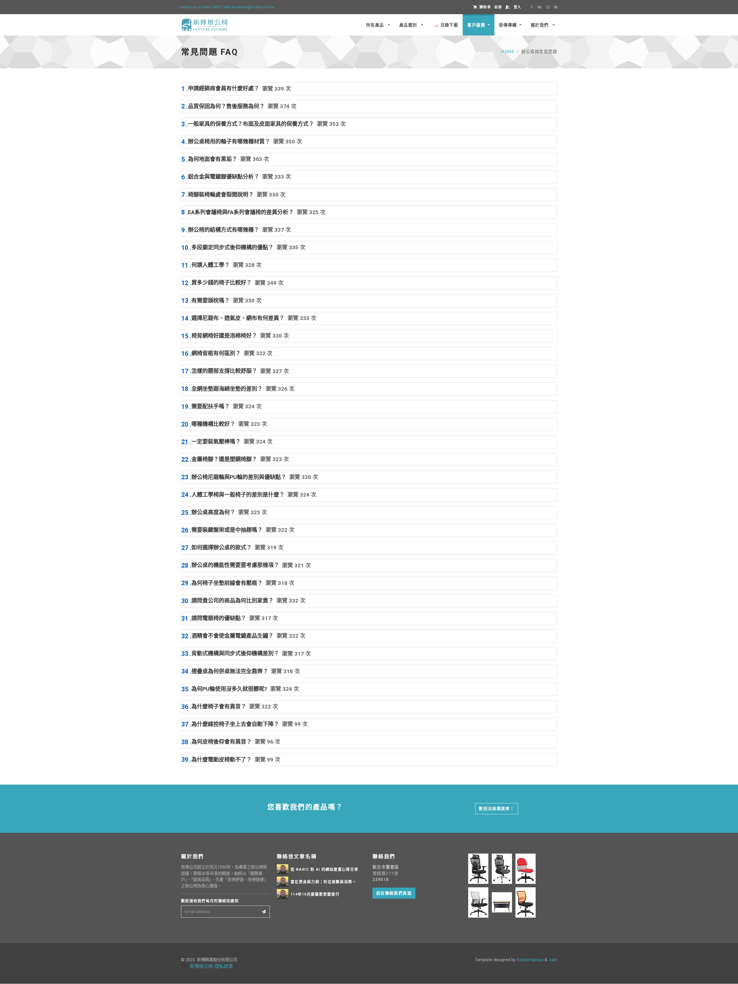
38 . (230, 742)
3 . (263, 124)
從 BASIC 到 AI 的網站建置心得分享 (324, 869)
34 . (240, 671)
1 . (236, 88)
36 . (229, 706)
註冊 (498, 7)
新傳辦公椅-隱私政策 (211, 966)
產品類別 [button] (409, 25)
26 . (237, 530)
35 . (240, 689)
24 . (248, 494)
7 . (233, 194)
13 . (221, 300)
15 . (235, 336)
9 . (236, 230)
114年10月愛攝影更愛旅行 (315, 894)
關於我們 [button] (540, 25)
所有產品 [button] (375, 25)
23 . (249, 477)
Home (508, 51)
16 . (226, 353)
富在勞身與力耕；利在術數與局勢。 (323, 882)
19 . (221, 406)
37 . (244, 724)
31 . (229, 618)
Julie (552, 959)
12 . (232, 283)
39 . (230, 759)
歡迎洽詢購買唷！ (496, 808)
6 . (236, 177)
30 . (243, 601)
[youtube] (539, 7)
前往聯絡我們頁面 (394, 893)
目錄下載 (449, 25)
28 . (246, 565)
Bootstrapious (530, 959)
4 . (241, 141)
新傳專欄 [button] (508, 25)
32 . (243, 636)
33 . (246, 653)
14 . (248, 318)
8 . (253, 212)
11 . (221, 265)
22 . (235, 459)
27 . (232, 547)
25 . (224, 512)
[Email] (555, 7)
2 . (238, 106)
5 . (225, 159)
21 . (226, 442)
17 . (235, 371)
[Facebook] (531, 7)
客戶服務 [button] (476, 25)
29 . (237, 583)
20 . (224, 424)
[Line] (547, 7)
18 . (237, 388)
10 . (243, 247)
